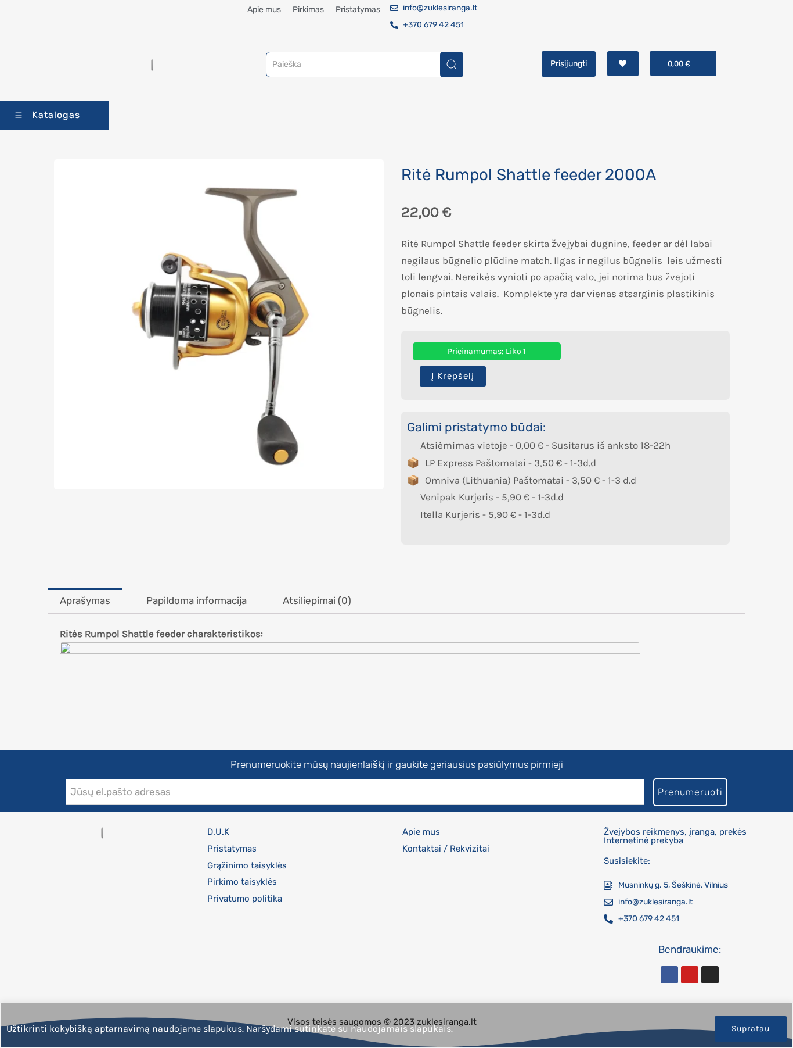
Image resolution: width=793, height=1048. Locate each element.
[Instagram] (710, 974)
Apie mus (264, 10)
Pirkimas (308, 10)
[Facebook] (669, 974)
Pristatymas (358, 10)
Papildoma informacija (196, 600)
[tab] (85, 601)
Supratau (750, 1028)
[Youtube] (689, 974)
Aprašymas (85, 600)
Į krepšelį (452, 376)
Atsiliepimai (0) (317, 600)
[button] (683, 63)
